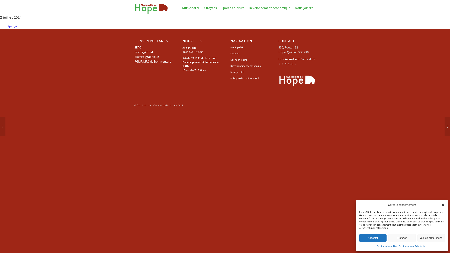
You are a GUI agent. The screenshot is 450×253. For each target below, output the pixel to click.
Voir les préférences (431, 237)
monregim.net (143, 52)
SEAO (138, 47)
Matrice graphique (146, 57)
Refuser (402, 237)
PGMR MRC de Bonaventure (152, 61)
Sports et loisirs (238, 59)
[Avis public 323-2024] (2, 126)
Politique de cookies (387, 246)
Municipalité (236, 47)
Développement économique (246, 65)
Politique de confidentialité (412, 246)
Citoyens (235, 53)
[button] (443, 204)
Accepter (373, 237)
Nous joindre (237, 72)
